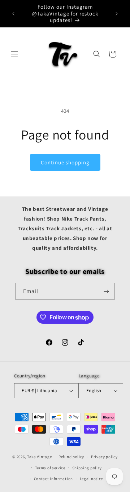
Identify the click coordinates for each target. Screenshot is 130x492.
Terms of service (50, 467)
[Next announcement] (117, 14)
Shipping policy (87, 467)
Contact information (53, 478)
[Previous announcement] (13, 14)
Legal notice (91, 478)
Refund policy (71, 456)
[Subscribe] (106, 291)
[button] (14, 54)
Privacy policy (104, 456)
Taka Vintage (39, 456)
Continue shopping (65, 162)
